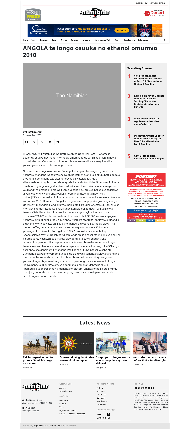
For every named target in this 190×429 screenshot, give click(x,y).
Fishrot (55, 40)
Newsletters (102, 401)
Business (44, 40)
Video (61, 407)
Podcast (62, 403)
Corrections (101, 404)
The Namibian (54, 425)
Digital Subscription (157, 3)
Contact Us (101, 394)
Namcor (64, 40)
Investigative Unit (102, 40)
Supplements (129, 40)
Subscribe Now (141, 3)
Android (101, 417)
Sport (117, 40)
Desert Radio (64, 400)
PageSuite (38, 425)
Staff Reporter (34, 131)
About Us (100, 391)
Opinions (74, 40)
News (33, 40)
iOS (109, 417)
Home (25, 40)
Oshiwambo (143, 40)
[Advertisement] (71, 286)
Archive (62, 388)
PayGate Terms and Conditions (72, 413)
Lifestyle (86, 40)
